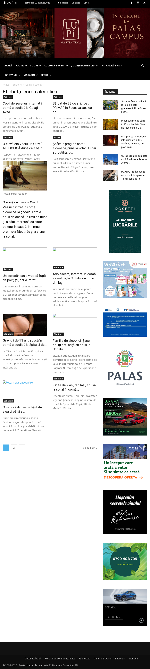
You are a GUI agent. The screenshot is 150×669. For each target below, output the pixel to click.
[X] (144, 2)
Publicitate (62, 2)
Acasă (6, 84)
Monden (133, 658)
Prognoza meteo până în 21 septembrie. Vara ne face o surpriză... (133, 124)
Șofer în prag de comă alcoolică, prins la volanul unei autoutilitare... (74, 148)
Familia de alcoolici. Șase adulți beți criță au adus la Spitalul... (71, 345)
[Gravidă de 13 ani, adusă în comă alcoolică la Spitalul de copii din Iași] (25, 325)
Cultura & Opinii (103, 658)
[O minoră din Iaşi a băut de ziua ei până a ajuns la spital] (25, 391)
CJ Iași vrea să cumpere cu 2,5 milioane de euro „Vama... (134, 159)
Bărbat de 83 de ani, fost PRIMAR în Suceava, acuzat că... (72, 107)
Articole (8, 97)
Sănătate (58, 267)
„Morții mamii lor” (83, 65)
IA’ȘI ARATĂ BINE (110, 65)
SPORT (44, 74)
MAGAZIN (29, 74)
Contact (76, 2)
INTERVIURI (11, 74)
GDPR (86, 2)
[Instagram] (138, 2)
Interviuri (120, 658)
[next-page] (22, 448)
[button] (142, 66)
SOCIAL (34, 65)
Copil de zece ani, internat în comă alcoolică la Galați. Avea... (23, 107)
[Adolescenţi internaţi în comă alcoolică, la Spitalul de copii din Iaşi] (75, 258)
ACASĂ (8, 65)
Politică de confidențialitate (60, 658)
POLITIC (19, 65)
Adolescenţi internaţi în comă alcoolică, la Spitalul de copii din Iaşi (74, 278)
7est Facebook (33, 658)
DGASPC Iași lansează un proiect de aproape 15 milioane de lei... (133, 175)
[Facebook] (131, 2)
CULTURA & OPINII (54, 65)
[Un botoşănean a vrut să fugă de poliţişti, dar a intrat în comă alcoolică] (25, 259)
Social (57, 137)
